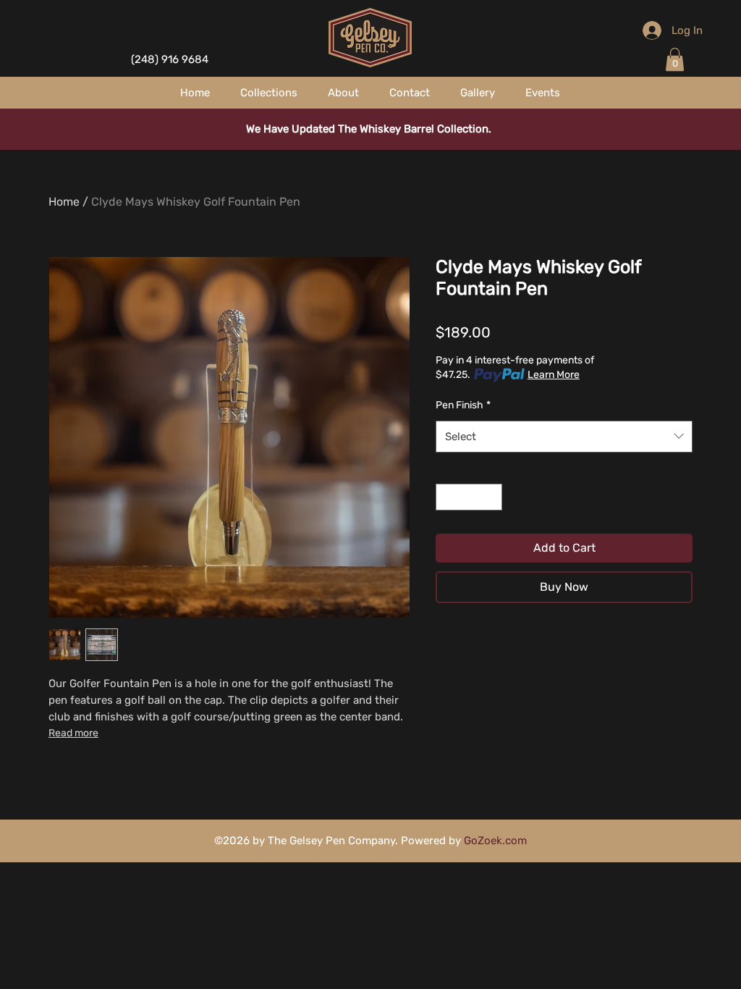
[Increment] (491, 497)
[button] (675, 59)
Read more (73, 733)
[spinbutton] (469, 497)
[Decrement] (447, 497)
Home (64, 202)
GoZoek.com (495, 840)
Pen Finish (463, 405)
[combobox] (564, 437)
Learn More (554, 375)
